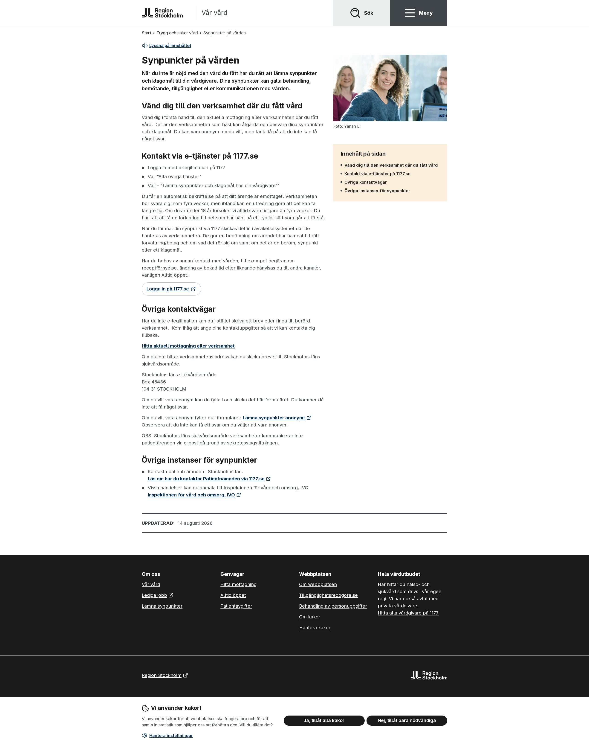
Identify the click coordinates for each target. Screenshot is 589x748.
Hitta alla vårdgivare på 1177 (408, 613)
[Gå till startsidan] (162, 12)
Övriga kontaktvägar (365, 182)
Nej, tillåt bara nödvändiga (407, 720)
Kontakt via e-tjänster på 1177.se (377, 173)
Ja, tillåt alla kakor (324, 720)
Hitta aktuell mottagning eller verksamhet (188, 346)
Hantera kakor (314, 627)
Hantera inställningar (171, 735)
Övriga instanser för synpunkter (377, 190)
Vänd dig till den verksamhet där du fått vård (391, 165)
